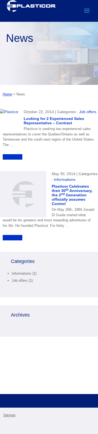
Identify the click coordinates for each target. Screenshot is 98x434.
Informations (64, 179)
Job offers (87, 112)
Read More (12, 157)
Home (7, 94)
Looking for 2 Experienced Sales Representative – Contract (54, 120)
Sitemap (9, 415)
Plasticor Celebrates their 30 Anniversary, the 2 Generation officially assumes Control (72, 195)
